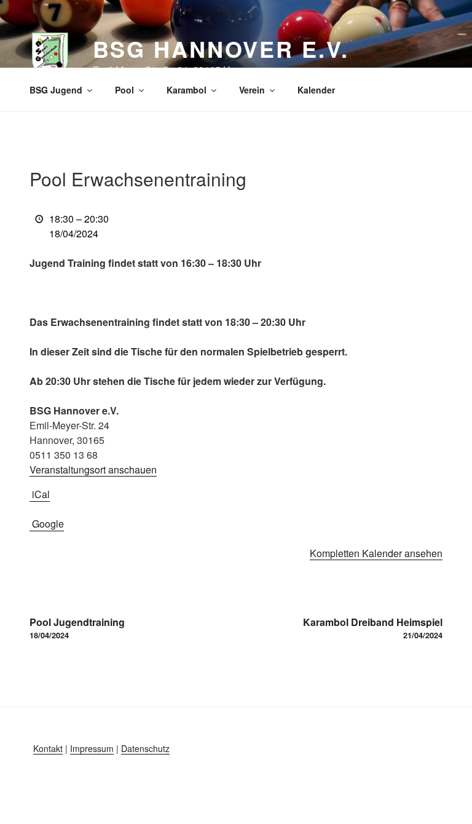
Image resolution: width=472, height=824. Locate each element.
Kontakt (48, 748)
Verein (252, 90)
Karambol (186, 90)
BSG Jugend (56, 90)
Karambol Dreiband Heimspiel (372, 628)
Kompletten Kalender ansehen (376, 553)
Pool (124, 90)
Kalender (316, 90)
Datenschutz (145, 748)
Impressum (92, 748)
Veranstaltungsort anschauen (93, 469)
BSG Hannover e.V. (221, 49)
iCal (41, 494)
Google (48, 524)
